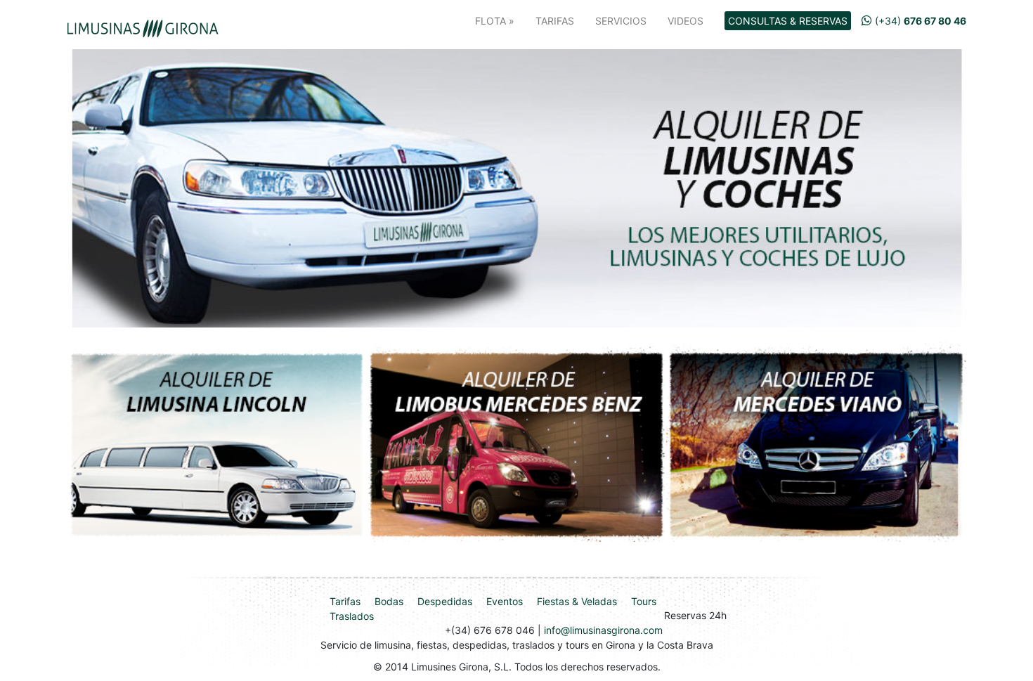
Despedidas (444, 601)
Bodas (389, 601)
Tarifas (554, 21)
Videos (685, 21)
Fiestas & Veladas (577, 601)
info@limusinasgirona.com (603, 630)
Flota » (494, 21)
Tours (643, 601)
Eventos (504, 601)
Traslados (352, 616)
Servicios (621, 21)
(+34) (919, 21)
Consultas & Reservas (787, 21)
